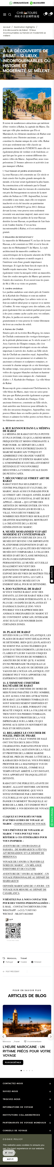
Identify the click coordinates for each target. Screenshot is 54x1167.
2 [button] (24, 1070)
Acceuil (6, 27)
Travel (23, 958)
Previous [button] (3, 1037)
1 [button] (21, 1070)
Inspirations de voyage (30, 823)
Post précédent (12, 971)
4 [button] (29, 1070)
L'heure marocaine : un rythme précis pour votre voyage (27, 1051)
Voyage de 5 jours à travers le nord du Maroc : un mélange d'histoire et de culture (23, 865)
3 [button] (26, 1070)
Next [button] (51, 1037)
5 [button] (32, 1070)
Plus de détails (13, 1062)
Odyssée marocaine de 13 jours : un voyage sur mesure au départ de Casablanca (26, 889)
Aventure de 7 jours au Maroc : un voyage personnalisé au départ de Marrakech (26, 877)
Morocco (11, 958)
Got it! (10, 1159)
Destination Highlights (24, 27)
